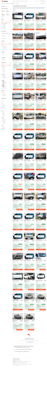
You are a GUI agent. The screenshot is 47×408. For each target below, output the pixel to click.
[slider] (1, 65)
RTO (2, 103)
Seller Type (3, 90)
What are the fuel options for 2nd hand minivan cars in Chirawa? (22, 349)
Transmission (3, 57)
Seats (2, 110)
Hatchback (5, 82)
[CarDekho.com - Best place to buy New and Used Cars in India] (5, 1)
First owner (4, 75)
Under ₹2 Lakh (4, 24)
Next (22, 116)
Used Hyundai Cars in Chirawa (18, 360)
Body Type (2, 80)
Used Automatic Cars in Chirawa (27, 361)
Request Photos (29, 16)
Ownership (3, 74)
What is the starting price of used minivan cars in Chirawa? (22, 347)
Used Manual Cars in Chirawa (20, 361)
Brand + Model (3, 31)
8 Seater (3, 115)
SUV (4, 81)
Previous (12, 116)
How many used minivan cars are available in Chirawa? (21, 351)
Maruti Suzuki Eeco (28, 8)
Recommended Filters (4, 8)
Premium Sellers (3, 98)
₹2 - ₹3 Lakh (4, 25)
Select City (43, 3)
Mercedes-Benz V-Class (27, 281)
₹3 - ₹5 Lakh (4, 26)
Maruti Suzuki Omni (38, 7)
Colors (2, 125)
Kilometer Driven (3, 62)
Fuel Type (2, 51)
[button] (18, 25)
